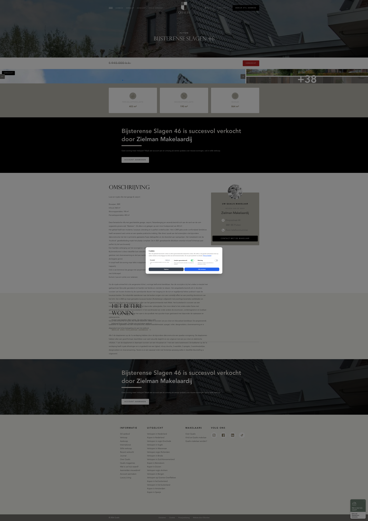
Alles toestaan (202, 269)
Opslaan (166, 269)
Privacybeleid (207, 255)
